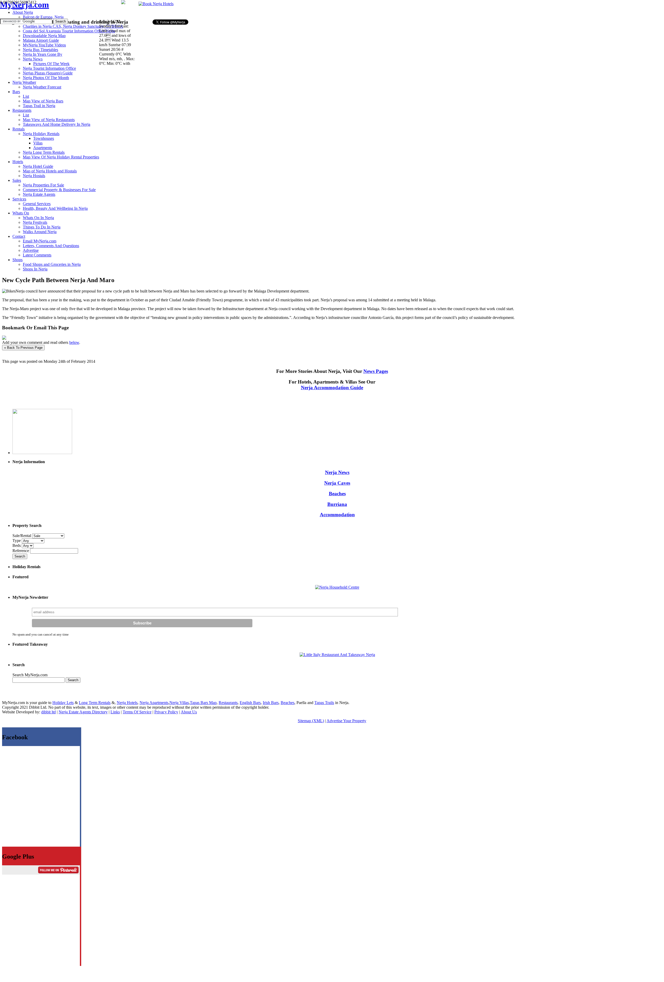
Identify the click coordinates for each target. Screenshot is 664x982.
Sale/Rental (21, 535)
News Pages (375, 371)
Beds (17, 545)
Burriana (337, 504)
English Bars (250, 702)
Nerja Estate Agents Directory (83, 712)
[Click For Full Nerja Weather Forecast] (123, 3)
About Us (189, 712)
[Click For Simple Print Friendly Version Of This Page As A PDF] (4, 338)
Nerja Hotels (127, 702)
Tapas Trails (324, 702)
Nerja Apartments (154, 702)
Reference (21, 550)
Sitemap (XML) (311, 721)
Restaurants (228, 702)
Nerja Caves (337, 483)
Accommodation (337, 514)
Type (17, 540)
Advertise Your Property (346, 721)
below (74, 342)
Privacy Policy (166, 712)
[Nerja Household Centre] (337, 587)
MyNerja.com (24, 4)
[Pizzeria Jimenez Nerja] (337, 654)
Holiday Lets (63, 702)
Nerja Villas (179, 702)
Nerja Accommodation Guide (332, 387)
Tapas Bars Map (203, 702)
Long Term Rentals (94, 702)
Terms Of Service (137, 712)
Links (115, 712)
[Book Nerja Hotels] (156, 4)
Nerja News (337, 472)
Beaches (337, 493)
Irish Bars (271, 702)
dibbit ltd (48, 712)
